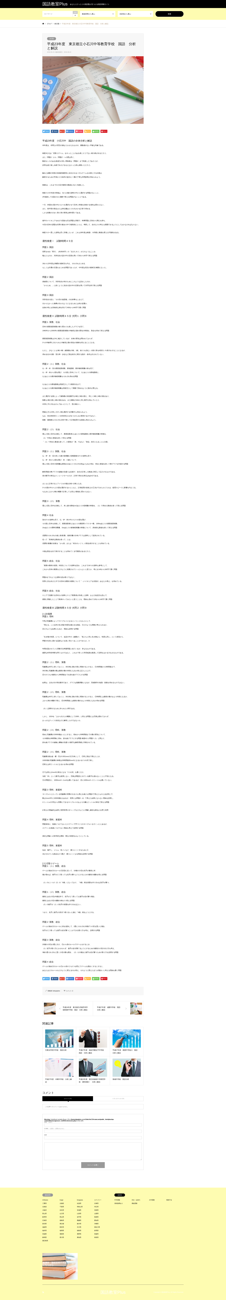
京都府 (62, 1203)
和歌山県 (80, 1207)
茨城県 (44, 1234)
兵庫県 (96, 1203)
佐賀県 (79, 1203)
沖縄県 (96, 1224)
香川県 (62, 1237)
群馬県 (96, 1230)
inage (61, 1200)
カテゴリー (97, 1200)
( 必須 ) (48, 1122)
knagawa (80, 1200)
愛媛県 (79, 1220)
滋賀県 (44, 1227)
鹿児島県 (45, 1240)
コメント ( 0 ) (68, 1098)
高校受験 (134, 1203)
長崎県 (62, 1234)
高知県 (79, 1237)
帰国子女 (169, 1200)
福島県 (79, 1230)
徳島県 (62, 1220)
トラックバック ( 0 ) (118, 1098)
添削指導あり (118, 1203)
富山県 (44, 1213)
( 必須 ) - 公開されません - (54, 1128)
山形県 (79, 1213)
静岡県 (44, 1237)
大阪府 (44, 1210)
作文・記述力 (136, 1200)
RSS (43, 1292)
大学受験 (152, 1200)
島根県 (96, 1217)
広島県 (44, 1220)
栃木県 (79, 1224)
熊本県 (62, 1227)
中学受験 (117, 1200)
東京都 (62, 1224)
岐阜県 (44, 1217)
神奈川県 (97, 1227)
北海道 (44, 1207)
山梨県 (96, 1213)
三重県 (44, 1203)
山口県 (62, 1213)
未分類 (51, 39)
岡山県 (62, 1217)
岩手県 (79, 1217)
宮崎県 (96, 1210)
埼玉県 (96, 1207)
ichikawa (45, 1200)
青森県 (96, 1234)
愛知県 (96, 1220)
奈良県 (62, 1210)
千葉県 (62, 1207)
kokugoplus (56, 991)
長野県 (79, 1234)
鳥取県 (96, 1237)
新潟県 (44, 1224)
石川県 (79, 1227)
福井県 (44, 1230)
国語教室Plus (113, 1292)
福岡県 (62, 1230)
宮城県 (79, 1210)
